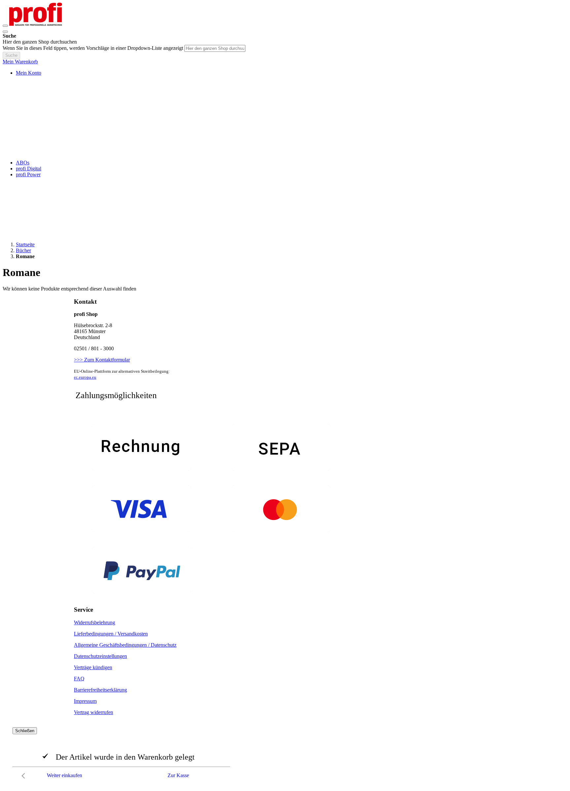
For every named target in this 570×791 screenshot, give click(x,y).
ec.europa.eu (85, 377)
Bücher (23, 250)
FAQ (79, 678)
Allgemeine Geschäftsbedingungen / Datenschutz (125, 645)
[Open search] (5, 32)
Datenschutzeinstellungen (100, 656)
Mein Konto (28, 73)
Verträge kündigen (93, 667)
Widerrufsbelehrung (94, 622)
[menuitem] (22, 162)
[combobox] (214, 48)
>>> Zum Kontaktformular (102, 359)
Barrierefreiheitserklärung (100, 690)
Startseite (25, 244)
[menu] (285, 169)
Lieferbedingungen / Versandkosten (111, 633)
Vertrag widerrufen (93, 712)
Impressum (85, 701)
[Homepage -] (35, 24)
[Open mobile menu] (5, 26)
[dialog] (285, 755)
